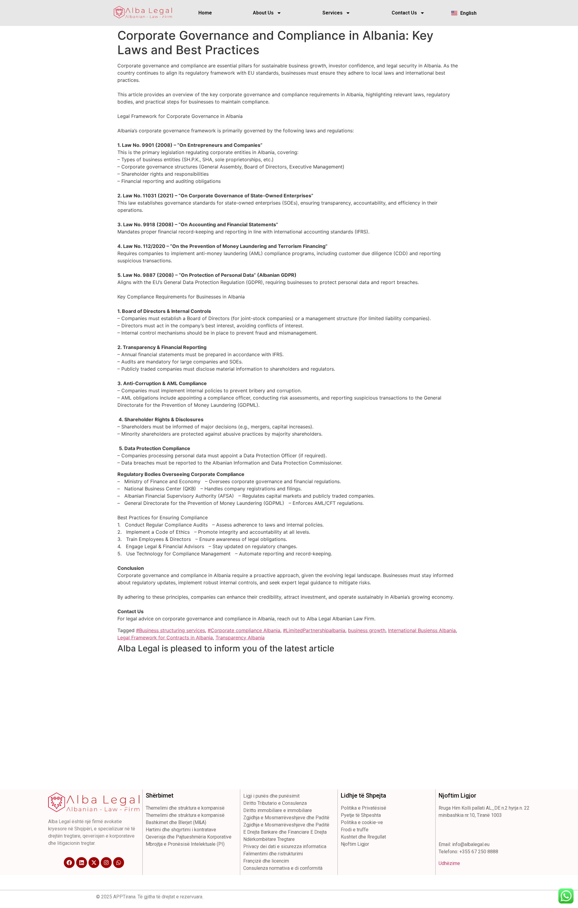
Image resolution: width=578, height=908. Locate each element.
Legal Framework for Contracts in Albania (165, 638)
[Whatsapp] (118, 862)
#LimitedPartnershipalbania (314, 630)
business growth (366, 630)
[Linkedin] (81, 862)
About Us (263, 13)
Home (205, 13)
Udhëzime (449, 863)
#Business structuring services (170, 630)
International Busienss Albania (422, 630)
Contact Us (404, 13)
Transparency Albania (240, 638)
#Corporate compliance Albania (244, 630)
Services (332, 13)
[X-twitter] (94, 862)
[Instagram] (106, 862)
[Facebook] (69, 862)
